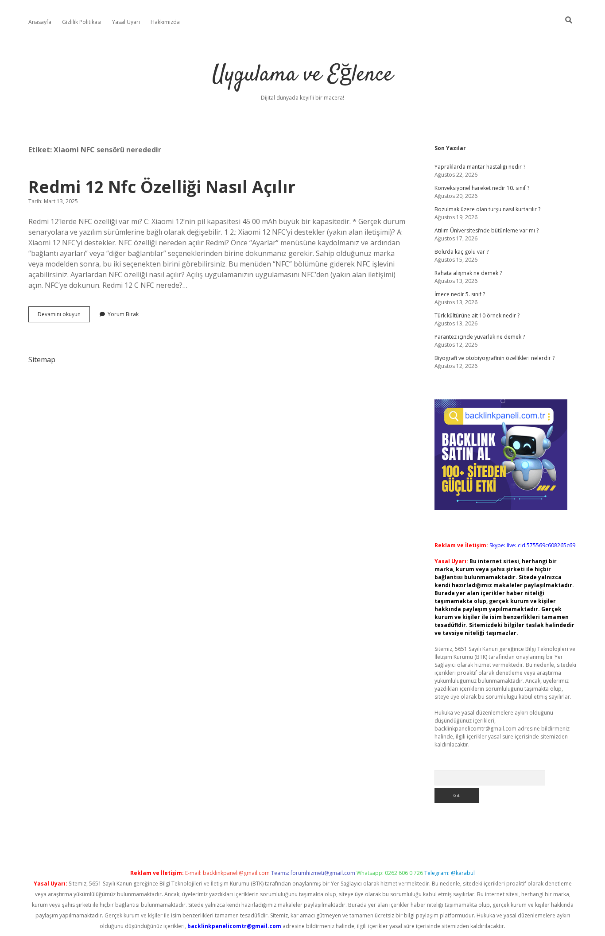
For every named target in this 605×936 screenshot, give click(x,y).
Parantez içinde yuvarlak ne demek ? (479, 336)
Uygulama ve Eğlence (302, 75)
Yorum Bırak (123, 314)
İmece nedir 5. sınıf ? (459, 294)
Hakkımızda (165, 22)
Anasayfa (39, 22)
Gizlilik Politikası (81, 22)
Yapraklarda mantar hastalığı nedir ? (479, 166)
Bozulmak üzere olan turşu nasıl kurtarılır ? (487, 209)
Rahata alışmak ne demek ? (468, 273)
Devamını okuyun (64, 316)
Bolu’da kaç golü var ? (461, 251)
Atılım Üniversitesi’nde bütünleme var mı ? (486, 230)
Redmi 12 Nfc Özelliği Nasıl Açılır (161, 186)
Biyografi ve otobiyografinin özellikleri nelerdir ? (494, 358)
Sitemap (41, 359)
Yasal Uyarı (126, 22)
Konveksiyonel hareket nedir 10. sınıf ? (481, 188)
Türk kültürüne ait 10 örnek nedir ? (477, 315)
